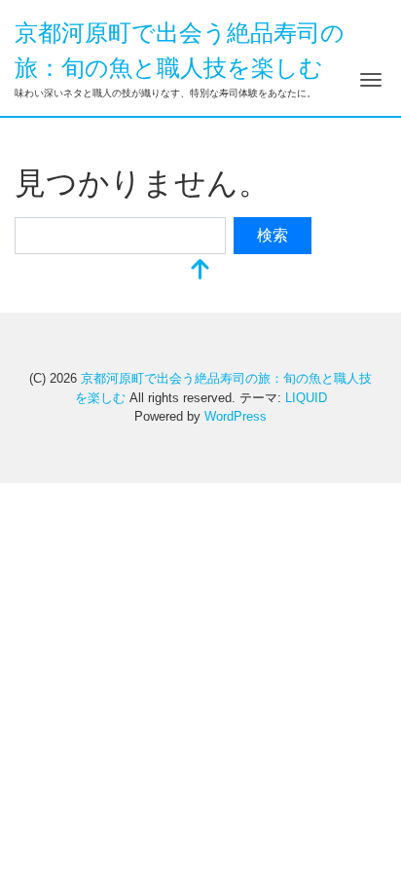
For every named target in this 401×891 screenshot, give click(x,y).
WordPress (235, 416)
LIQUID (306, 397)
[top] (200, 271)
